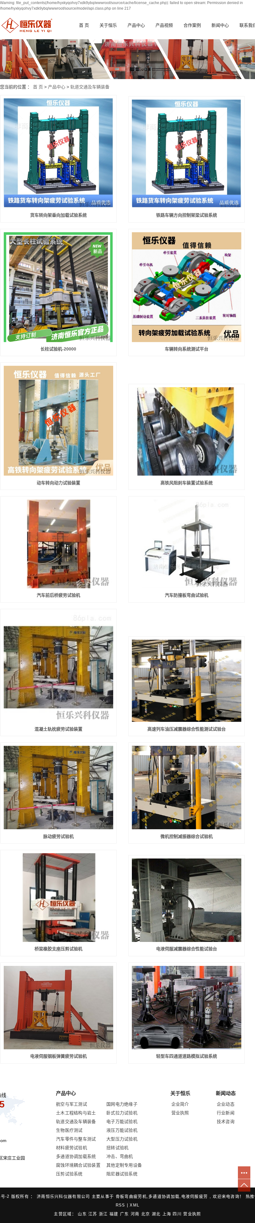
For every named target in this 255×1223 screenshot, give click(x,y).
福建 (114, 1213)
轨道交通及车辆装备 (89, 86)
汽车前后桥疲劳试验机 (58, 595)
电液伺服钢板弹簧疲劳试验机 (58, 1056)
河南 (136, 1213)
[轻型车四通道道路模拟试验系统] (187, 1007)
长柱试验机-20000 (58, 348)
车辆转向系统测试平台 (186, 348)
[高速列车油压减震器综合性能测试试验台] (187, 681)
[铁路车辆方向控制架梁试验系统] (187, 154)
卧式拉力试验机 (121, 1112)
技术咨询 (225, 1121)
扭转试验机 (117, 1147)
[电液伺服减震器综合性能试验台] (187, 900)
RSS (120, 1205)
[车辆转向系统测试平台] (187, 287)
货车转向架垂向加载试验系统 (58, 215)
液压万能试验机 (121, 1130)
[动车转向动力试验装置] (59, 421)
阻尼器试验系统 (121, 1173)
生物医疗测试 (69, 1130)
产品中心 (136, 25)
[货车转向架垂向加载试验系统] (59, 153)
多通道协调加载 (163, 1196)
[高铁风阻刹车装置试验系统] (187, 431)
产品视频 (164, 25)
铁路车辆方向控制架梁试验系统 (186, 215)
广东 (125, 1213)
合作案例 (192, 25)
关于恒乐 (108, 25)
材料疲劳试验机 (71, 1147)
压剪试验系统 (69, 1173)
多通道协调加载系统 (76, 1156)
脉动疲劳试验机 (58, 836)
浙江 (104, 1213)
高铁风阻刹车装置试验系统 (186, 482)
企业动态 (225, 1104)
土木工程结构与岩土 (76, 1112)
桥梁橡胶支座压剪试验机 (58, 948)
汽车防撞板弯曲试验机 (186, 595)
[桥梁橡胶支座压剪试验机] (59, 897)
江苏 (93, 1213)
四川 (178, 1213)
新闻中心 (220, 25)
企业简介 (180, 1104)
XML (134, 1205)
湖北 (157, 1213)
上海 (167, 1213)
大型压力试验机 (121, 1138)
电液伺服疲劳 (194, 1196)
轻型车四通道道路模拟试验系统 (186, 1056)
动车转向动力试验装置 (58, 482)
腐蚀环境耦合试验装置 (78, 1165)
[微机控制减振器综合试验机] (187, 787)
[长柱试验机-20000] (59, 287)
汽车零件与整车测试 (76, 1138)
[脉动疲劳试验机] (59, 787)
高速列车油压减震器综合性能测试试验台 (186, 729)
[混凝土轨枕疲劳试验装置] (59, 667)
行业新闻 (225, 1112)
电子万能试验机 (121, 1121)
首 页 (84, 25)
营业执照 (180, 1112)
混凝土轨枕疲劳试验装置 (58, 729)
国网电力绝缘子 (121, 1104)
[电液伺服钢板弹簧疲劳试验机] (59, 1007)
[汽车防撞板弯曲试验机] (187, 544)
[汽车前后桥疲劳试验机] (59, 544)
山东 (83, 1213)
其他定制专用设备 (124, 1165)
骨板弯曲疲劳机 (131, 1196)
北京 (146, 1213)
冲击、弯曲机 (119, 1156)
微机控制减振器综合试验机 (186, 836)
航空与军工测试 (71, 1104)
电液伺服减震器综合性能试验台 (186, 948)
